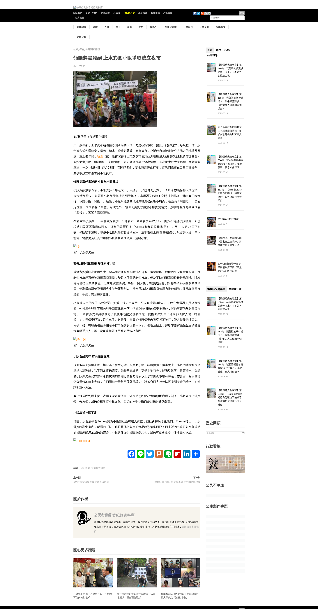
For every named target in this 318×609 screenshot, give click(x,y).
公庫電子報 (235, 289)
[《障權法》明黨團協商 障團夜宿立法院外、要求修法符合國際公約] (211, 240)
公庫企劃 (204, 27)
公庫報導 (81, 27)
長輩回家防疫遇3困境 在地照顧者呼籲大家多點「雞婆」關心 (180, 595)
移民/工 (154, 27)
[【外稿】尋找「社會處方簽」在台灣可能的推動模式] (93, 572)
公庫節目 (188, 27)
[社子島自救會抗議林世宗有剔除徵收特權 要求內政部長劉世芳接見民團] (211, 129)
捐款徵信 (142, 13)
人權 (106, 27)
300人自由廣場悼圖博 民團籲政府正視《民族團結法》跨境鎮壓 (230, 267)
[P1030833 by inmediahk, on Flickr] (81, 441)
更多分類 (81, 36)
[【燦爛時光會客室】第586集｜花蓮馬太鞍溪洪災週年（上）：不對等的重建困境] (211, 67)
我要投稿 (155, 13)
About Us (91, 13)
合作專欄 (220, 27)
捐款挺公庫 (129, 13)
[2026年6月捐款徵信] (211, 221)
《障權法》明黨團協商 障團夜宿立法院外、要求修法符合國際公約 (231, 241)
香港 (87, 468)
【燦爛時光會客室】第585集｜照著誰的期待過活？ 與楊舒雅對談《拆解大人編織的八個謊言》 (230, 101)
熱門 (218, 50)
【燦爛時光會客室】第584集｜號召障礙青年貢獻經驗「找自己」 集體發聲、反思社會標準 (230, 162)
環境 (95, 27)
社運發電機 (171, 27)
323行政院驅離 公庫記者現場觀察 (91, 482)
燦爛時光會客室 (216, 289)
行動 (227, 50)
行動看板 (167, 13)
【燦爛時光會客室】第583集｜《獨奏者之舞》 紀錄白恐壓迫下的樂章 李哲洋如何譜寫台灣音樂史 (230, 193)
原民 (129, 27)
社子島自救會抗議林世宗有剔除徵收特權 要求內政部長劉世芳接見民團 (230, 132)
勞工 (118, 27)
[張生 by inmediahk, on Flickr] (77, 246)
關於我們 (77, 13)
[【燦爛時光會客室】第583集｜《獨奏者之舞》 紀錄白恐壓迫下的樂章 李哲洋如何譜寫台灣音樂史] (211, 188)
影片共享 (105, 13)
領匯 (100, 156)
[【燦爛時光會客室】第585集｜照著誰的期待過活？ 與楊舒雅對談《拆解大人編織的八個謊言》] (211, 96)
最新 (209, 50)
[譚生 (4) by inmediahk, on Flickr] (79, 339)
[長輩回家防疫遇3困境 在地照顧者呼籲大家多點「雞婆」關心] (181, 572)
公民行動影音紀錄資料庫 (114, 514)
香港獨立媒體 (93, 49)
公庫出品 (79, 17)
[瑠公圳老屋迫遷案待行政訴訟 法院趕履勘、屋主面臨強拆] (137, 572)
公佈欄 (116, 13)
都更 (141, 27)
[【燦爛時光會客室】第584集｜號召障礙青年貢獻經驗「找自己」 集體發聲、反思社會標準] (211, 159)
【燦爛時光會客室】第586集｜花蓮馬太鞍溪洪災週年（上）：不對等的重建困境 (230, 70)
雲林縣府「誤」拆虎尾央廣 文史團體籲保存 (177, 482)
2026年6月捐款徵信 (228, 219)
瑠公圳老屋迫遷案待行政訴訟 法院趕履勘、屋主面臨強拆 (136, 595)
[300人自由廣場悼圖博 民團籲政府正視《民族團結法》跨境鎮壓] (211, 266)
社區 (75, 49)
